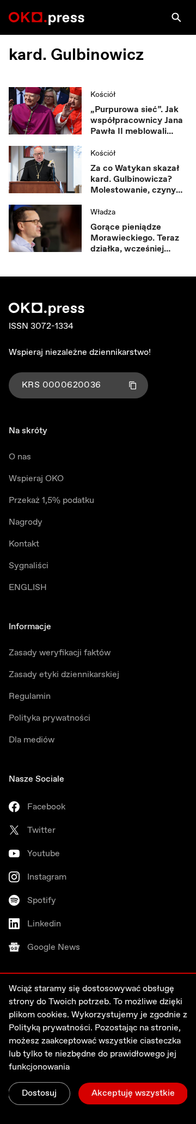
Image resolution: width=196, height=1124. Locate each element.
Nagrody (25, 522)
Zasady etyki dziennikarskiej (64, 674)
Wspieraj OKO (36, 478)
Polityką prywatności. (51, 1028)
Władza (102, 212)
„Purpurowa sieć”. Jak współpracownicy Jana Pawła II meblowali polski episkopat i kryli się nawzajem (136, 121)
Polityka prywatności (49, 718)
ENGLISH (28, 587)
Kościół (102, 95)
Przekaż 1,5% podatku (51, 500)
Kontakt (24, 544)
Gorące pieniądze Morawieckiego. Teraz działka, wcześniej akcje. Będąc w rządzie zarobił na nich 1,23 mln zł (137, 238)
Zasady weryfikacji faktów (60, 653)
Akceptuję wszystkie (133, 1093)
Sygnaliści (28, 566)
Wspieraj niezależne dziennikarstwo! (80, 352)
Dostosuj (39, 1093)
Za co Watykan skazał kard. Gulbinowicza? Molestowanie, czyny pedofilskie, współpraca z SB (138, 179)
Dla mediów (31, 740)
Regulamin (30, 696)
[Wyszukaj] (176, 17)
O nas (20, 457)
